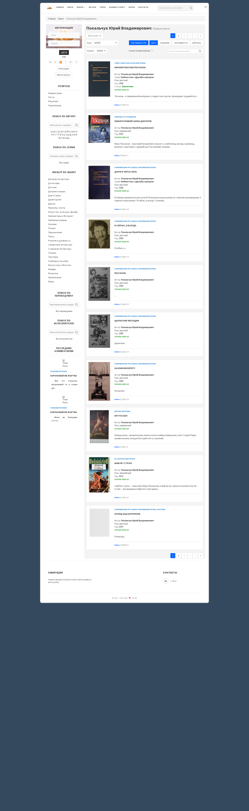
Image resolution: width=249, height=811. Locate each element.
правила (86, 579)
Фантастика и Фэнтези (59, 265)
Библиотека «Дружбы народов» (137, 77)
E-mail (173, 580)
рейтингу (196, 42)
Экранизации (54, 105)
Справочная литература (60, 244)
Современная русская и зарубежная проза (135, 167)
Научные (52, 224)
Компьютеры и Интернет (60, 216)
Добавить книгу (117, 7)
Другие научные (122, 411)
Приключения (55, 232)
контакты (67, 579)
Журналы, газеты (56, 207)
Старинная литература (59, 248)
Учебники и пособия (58, 261)
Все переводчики (64, 311)
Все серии (64, 162)
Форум (132, 7)
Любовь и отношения (125, 117)
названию (164, 42)
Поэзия (51, 228)
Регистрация (63, 68)
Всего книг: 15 (94, 35)
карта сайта (77, 579)
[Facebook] (76, 62)
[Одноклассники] (61, 62)
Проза (51, 236)
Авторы (92, 7)
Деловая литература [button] (87, 15)
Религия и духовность (59, 240)
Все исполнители (64, 338)
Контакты (143, 7)
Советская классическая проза (130, 63)
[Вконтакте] (50, 62)
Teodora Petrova (58, 371)
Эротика (161, 509)
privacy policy (53, 582)
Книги (70, 7)
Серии (103, 7)
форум (59, 579)
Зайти (64, 52)
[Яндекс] (66, 62)
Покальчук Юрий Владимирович (137, 74)
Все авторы (64, 137)
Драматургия (54, 199)
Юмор (51, 281)
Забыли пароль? (64, 75)
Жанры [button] (80, 7)
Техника (52, 253)
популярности (181, 42)
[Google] (71, 62)
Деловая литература (119, 15)
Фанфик (52, 269)
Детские (52, 187)
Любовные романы (57, 220)
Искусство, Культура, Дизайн (63, 212)
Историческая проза (124, 459)
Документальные (56, 191)
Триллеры (53, 257)
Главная (60, 7)
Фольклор (53, 273)
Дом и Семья (54, 195)
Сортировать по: (139, 42)
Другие (51, 203)
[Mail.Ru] (55, 62)
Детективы (54, 183)
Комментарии (55, 93)
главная (51, 579)
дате (153, 42)
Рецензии (53, 101)
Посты (51, 97)
